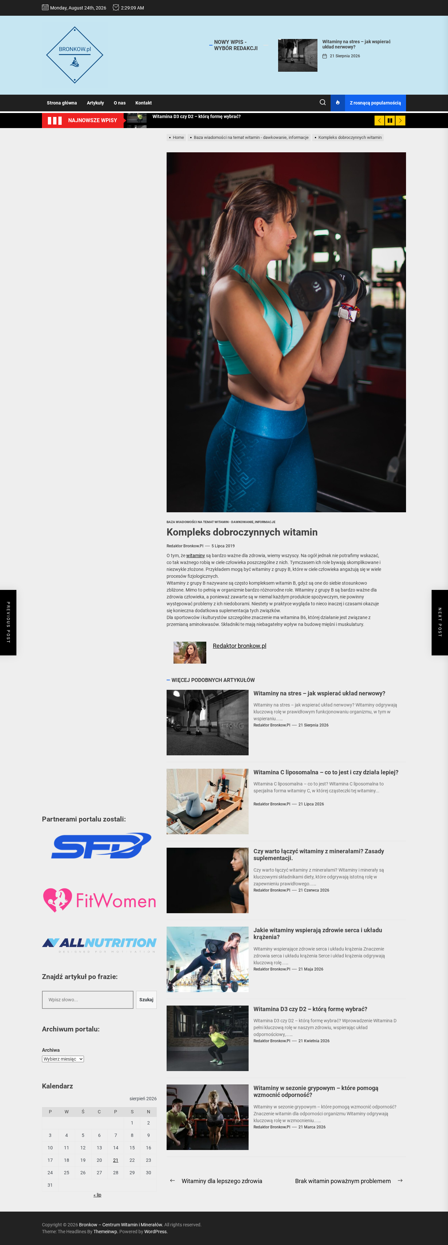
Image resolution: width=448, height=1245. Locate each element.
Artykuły (95, 102)
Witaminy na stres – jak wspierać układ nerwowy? (319, 693)
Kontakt (143, 102)
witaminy (195, 555)
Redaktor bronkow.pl (185, 546)
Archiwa (51, 1050)
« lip (97, 1195)
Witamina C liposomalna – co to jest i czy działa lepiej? (326, 772)
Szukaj (146, 999)
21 (115, 1160)
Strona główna (62, 102)
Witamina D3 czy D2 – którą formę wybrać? (310, 1009)
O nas (120, 102)
